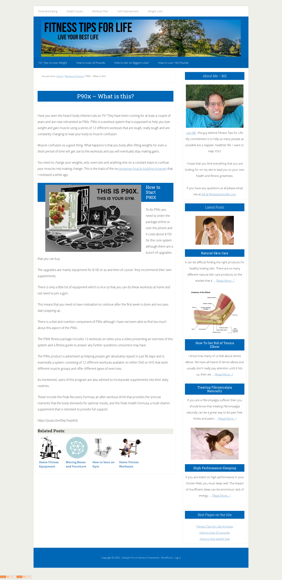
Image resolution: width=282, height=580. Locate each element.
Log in (178, 557)
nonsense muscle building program (142, 169)
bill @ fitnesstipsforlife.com (219, 194)
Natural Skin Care (214, 253)
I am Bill (191, 133)
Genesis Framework (148, 557)
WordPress (167, 557)
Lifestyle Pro (127, 557)
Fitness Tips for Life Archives (214, 526)
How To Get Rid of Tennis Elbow (214, 345)
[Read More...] (225, 281)
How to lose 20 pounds (215, 532)
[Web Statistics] (24, 577)
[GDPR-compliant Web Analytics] (7, 577)
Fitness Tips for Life (141, 38)
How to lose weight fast (215, 539)
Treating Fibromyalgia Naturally (214, 389)
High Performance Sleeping (214, 468)
